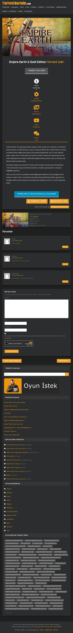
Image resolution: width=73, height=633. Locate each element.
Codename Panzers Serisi (15, 597)
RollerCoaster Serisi (13, 592)
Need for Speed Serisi (34, 541)
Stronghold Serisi (12, 560)
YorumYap (36, 139)
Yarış (21, 11)
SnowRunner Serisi (29, 592)
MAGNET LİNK (60, 201)
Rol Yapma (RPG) (12, 511)
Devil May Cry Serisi (28, 560)
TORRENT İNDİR (38, 201)
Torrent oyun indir (38, 626)
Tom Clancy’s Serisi (42, 580)
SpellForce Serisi (34, 586)
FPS (27, 7)
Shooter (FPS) (11, 515)
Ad (6, 320)
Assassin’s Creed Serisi (14, 541)
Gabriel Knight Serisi (25, 580)
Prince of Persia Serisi (41, 577)
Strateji (12, 11)
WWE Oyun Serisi (61, 555)
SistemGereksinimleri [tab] (36, 99)
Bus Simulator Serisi (13, 575)
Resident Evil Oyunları (30, 575)
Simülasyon (61, 7)
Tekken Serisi (41, 583)
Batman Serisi (35, 569)
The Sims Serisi (12, 543)
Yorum (7, 297)
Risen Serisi (27, 589)
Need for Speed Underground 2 (14, 420)
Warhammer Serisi (12, 549)
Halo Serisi (10, 569)
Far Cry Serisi (50, 543)
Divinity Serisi (54, 566)
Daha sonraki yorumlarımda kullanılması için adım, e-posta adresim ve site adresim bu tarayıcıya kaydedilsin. (35, 337)
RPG (22, 7)
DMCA (42, 630)
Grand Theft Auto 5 (10, 406)
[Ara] (67, 374)
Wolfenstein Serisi (12, 552)
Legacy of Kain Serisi (25, 583)
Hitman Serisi (11, 555)
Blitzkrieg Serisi (11, 603)
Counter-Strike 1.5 (10, 431)
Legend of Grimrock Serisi (36, 597)
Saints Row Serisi (45, 555)
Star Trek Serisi (60, 552)
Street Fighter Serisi (27, 572)
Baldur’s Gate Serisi (29, 563)
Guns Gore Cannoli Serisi (54, 600)
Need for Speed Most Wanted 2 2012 (16, 409)
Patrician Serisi (37, 600)
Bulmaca (28, 11)
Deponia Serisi (59, 575)
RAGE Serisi (10, 583)
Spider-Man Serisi (12, 566)
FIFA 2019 (9, 456)
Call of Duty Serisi (51, 541)
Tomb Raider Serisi (12, 563)
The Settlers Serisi (46, 563)
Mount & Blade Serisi (30, 558)
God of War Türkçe (12, 464)
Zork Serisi (10, 600)
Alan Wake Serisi (41, 603)
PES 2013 (7, 413)
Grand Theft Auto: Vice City (13, 424)
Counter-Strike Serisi (13, 558)
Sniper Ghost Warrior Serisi (51, 558)
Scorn (8, 475)
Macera (15, 7)
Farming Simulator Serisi (52, 586)
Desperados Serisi (55, 609)
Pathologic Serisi (54, 597)
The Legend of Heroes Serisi (15, 586)
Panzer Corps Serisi (26, 606)
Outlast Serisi (61, 592)
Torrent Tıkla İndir (36, 70)
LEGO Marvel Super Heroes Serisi (17, 609)
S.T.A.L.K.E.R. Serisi (54, 589)
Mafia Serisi (42, 549)
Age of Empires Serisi (44, 552)
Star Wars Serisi (28, 552)
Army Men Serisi (25, 577)
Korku (33, 7)
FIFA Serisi (37, 543)
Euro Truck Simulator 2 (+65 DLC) (15, 417)
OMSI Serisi (57, 606)
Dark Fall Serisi (23, 600)
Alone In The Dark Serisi (45, 572)
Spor (5, 11)
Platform (50, 7)
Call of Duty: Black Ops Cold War (17, 452)
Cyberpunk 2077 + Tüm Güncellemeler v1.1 (17, 427)
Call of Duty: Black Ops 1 (12, 435)
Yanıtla (65, 246)
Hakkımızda (48, 630)
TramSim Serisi (11, 572)
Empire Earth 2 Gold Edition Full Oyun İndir (36, 194)
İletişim (55, 630)
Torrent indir (55, 62)
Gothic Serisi (46, 575)
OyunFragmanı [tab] (36, 125)
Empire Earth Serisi (59, 577)
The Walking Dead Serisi (27, 555)
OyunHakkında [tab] (36, 86)
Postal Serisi (39, 589)
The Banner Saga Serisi (30, 595)
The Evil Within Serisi (38, 609)
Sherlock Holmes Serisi (52, 569)
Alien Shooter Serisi (43, 606)
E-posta (8, 326)
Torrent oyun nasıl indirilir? (53, 626)
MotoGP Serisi (40, 566)
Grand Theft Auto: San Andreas (14, 402)
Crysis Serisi (60, 563)
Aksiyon (6, 7)
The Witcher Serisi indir (47, 560)
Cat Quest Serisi (26, 603)
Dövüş (41, 7)
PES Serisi (25, 543)
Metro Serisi (22, 569)
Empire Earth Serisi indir (60, 207)
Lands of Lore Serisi (49, 595)
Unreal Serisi (10, 577)
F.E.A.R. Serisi (11, 606)
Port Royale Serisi (58, 580)
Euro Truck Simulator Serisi (15, 546)
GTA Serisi (47, 546)
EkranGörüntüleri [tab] (36, 112)
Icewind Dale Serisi (12, 589)
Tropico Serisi (55, 549)
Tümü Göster (8, 612)
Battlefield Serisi (34, 546)
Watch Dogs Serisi (12, 595)
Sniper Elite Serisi (28, 549)
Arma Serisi (10, 580)
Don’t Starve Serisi (46, 592)
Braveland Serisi (56, 603)
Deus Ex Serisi (27, 566)
